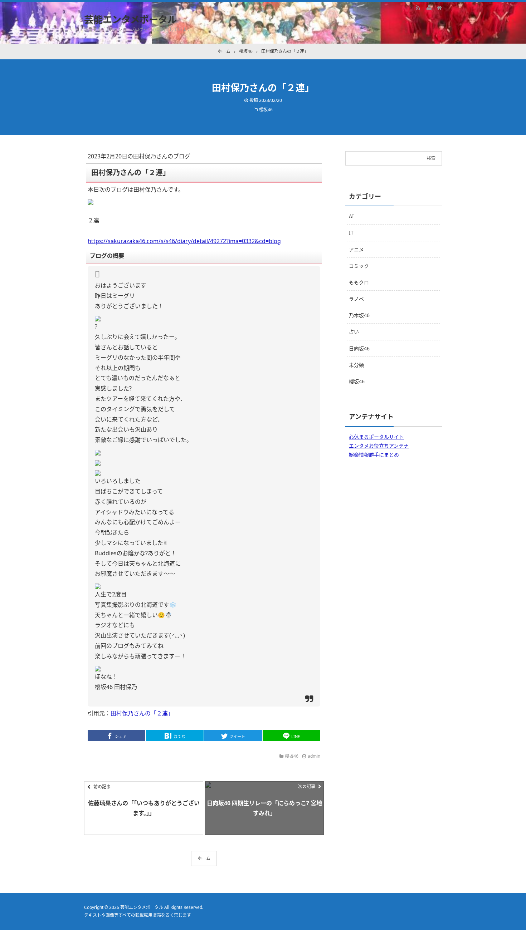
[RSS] (418, 7)
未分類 (356, 364)
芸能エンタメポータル (130, 19)
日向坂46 (359, 348)
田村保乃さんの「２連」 (142, 713)
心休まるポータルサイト (376, 436)
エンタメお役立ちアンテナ (379, 445)
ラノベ (356, 298)
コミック (359, 265)
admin (314, 756)
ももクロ (359, 282)
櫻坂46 (266, 110)
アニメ (356, 249)
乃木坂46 (359, 315)
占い (354, 331)
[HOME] (439, 7)
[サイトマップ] (428, 7)
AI (351, 216)
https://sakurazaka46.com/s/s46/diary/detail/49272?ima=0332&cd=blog (184, 241)
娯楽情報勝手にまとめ (374, 454)
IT (351, 232)
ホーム (204, 858)
